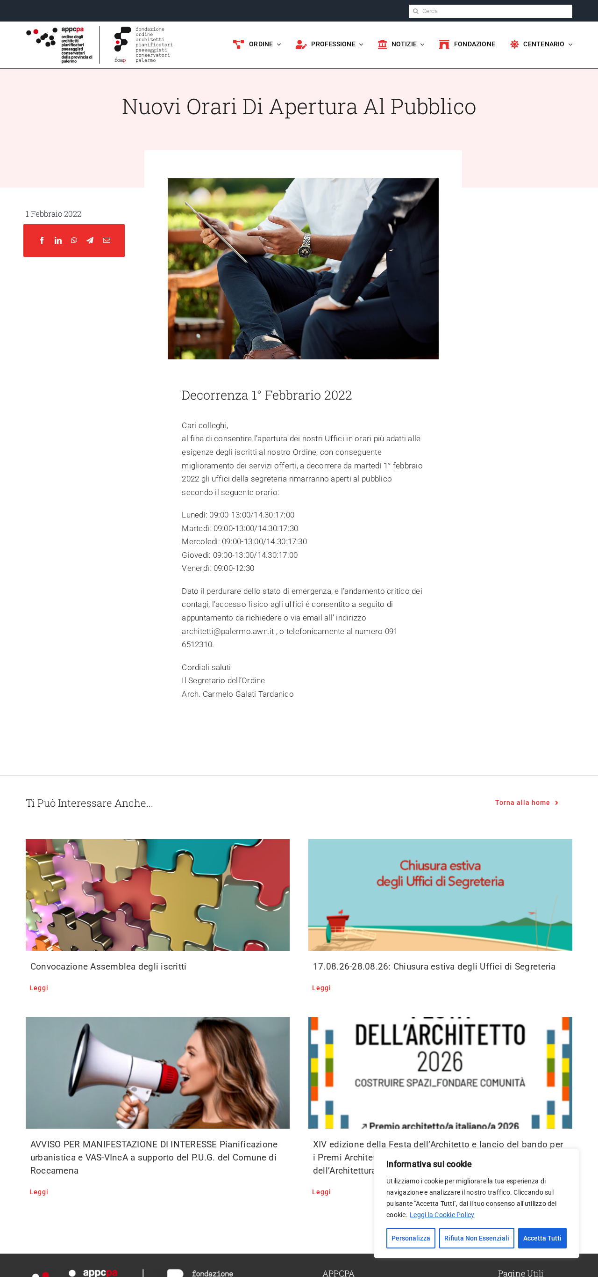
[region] (476, 1203)
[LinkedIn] (58, 240)
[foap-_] (143, 30)
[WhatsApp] (74, 240)
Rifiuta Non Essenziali (476, 1238)
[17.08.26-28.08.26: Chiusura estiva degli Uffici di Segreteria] (440, 895)
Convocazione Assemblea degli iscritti (108, 966)
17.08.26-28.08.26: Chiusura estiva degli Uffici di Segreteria (434, 966)
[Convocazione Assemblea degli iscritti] (158, 895)
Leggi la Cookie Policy (442, 1215)
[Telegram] (90, 240)
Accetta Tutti (542, 1238)
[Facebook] (42, 240)
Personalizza (411, 1238)
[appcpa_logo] (59, 30)
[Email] (107, 240)
